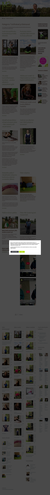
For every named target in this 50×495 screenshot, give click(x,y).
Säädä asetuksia (14, 251)
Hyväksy (22, 251)
